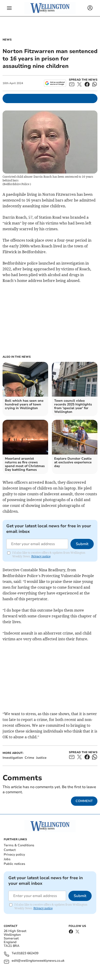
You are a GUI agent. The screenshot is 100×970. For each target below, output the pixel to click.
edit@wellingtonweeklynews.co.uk (38, 961)
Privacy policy (14, 854)
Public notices (14, 864)
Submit (82, 544)
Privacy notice (40, 556)
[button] (9, 8)
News (7, 39)
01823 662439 (27, 953)
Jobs (7, 859)
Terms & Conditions (19, 845)
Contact (10, 850)
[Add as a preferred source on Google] (55, 83)
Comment (84, 801)
